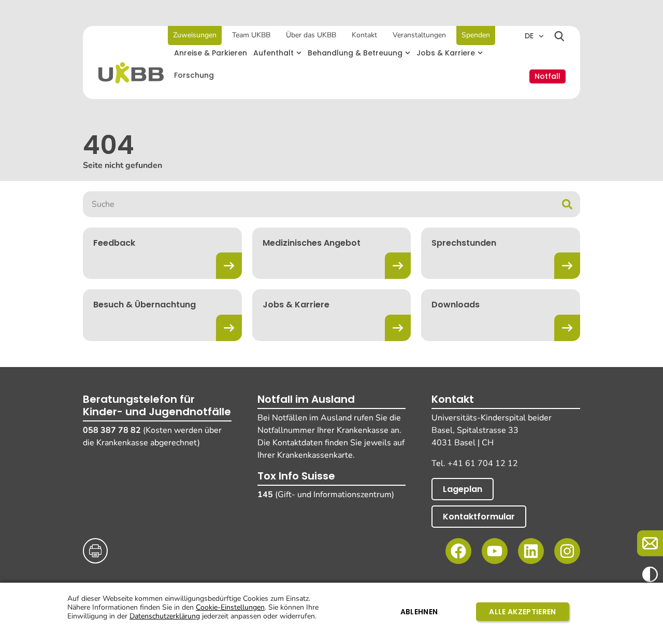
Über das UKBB (311, 35)
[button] (277, 53)
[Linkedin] (531, 551)
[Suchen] (559, 36)
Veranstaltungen (419, 35)
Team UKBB (251, 35)
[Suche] (567, 204)
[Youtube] (495, 551)
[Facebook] (458, 551)
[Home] (131, 72)
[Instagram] (567, 551)
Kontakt (364, 35)
